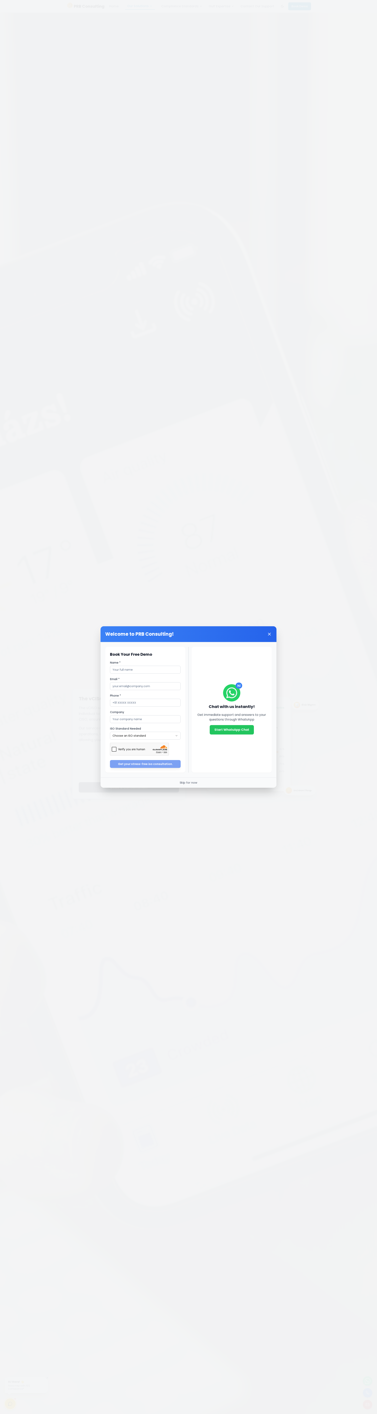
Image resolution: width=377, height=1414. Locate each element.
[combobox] (145, 736)
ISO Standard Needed (125, 729)
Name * (115, 663)
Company (117, 712)
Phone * (115, 696)
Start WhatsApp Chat (231, 729)
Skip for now (188, 783)
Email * (115, 679)
